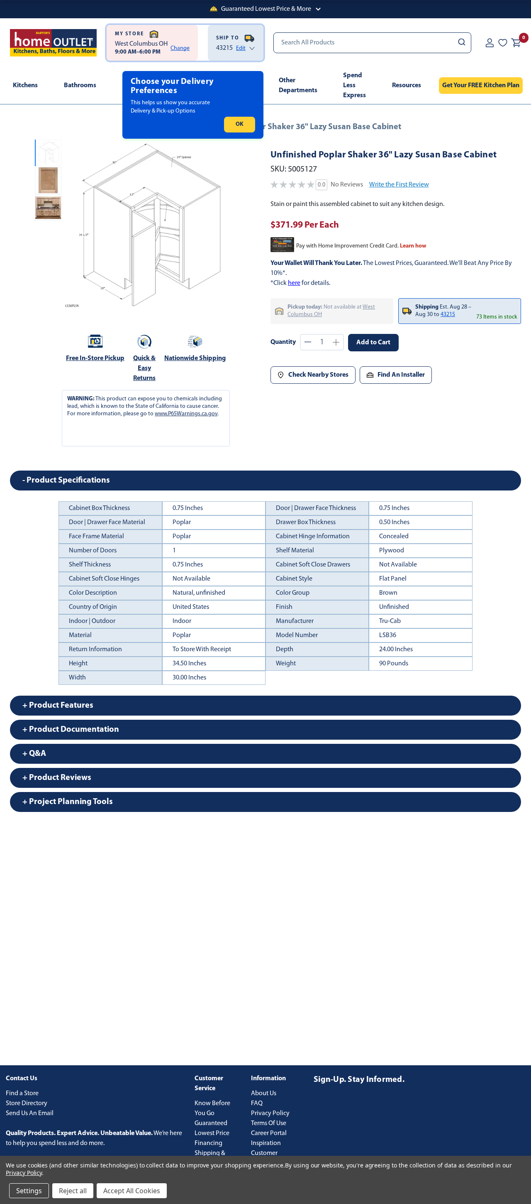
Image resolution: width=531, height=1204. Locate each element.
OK (240, 124)
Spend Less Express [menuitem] (354, 85)
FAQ (257, 1103)
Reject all (73, 1190)
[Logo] (53, 42)
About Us (263, 1093)
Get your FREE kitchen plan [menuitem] (480, 85)
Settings (29, 1190)
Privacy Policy (270, 1113)
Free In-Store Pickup (95, 358)
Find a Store (22, 1093)
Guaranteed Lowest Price (212, 1128)
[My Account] (489, 42)
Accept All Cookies (131, 1190)
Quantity (283, 342)
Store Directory (26, 1103)
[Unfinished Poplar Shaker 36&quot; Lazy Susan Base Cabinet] (148, 225)
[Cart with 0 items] (516, 42)
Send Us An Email (30, 1113)
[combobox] (372, 42)
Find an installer (401, 375)
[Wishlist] (503, 42)
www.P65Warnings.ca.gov (186, 414)
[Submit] (461, 43)
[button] (265, 9)
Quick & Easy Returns (144, 368)
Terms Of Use (268, 1123)
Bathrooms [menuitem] (80, 85)
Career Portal (269, 1133)
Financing (208, 1143)
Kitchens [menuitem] (25, 85)
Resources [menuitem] (406, 85)
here (294, 283)
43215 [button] (448, 314)
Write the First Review (399, 184)
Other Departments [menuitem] (298, 85)
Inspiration (266, 1143)
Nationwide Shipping (195, 358)
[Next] (223, 225)
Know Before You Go (212, 1108)
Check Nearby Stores (318, 375)
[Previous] (74, 225)
